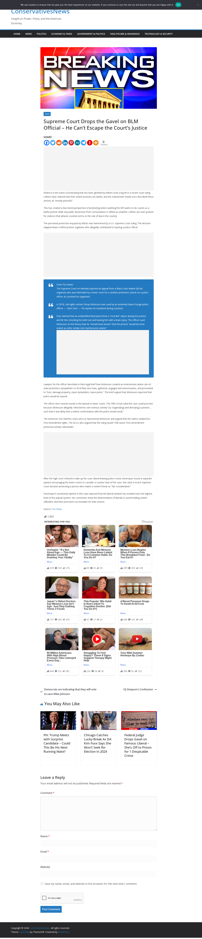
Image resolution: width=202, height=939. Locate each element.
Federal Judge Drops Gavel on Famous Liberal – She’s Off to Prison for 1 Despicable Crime (138, 745)
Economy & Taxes (61, 33)
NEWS (28, 33)
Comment (47, 793)
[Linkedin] (65, 142)
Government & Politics (91, 33)
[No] (198, 4)
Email (44, 851)
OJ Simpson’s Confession (138, 689)
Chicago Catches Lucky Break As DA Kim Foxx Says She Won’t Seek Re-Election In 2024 (97, 743)
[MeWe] (77, 142)
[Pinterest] (71, 142)
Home (17, 33)
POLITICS (41, 33)
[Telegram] (83, 142)
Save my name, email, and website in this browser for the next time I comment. (91, 883)
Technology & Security (159, 33)
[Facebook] (46, 142)
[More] (96, 142)
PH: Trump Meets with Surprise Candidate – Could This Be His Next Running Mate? (57, 743)
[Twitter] (53, 142)
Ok (178, 4)
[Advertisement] (99, 168)
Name (45, 836)
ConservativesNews (40, 11)
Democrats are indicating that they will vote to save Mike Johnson (70, 692)
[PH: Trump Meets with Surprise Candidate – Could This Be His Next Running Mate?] (58, 713)
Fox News (57, 508)
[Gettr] (89, 142)
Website (45, 867)
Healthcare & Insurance (125, 33)
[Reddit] (59, 142)
